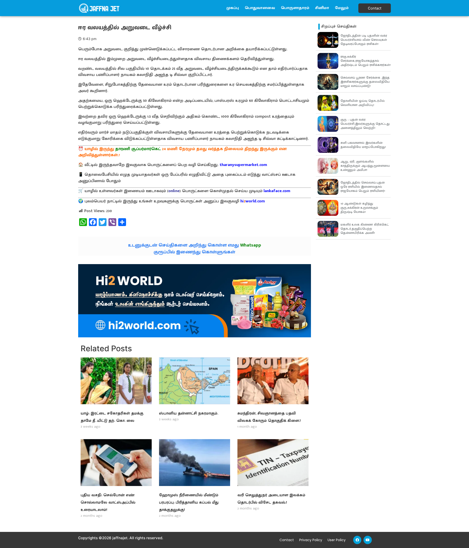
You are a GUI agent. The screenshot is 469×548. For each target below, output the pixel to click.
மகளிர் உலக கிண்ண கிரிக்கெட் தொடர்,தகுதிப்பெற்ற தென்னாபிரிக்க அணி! (365, 229)
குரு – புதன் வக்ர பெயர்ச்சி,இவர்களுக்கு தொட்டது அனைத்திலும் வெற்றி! (365, 124)
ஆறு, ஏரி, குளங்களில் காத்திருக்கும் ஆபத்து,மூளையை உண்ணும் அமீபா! (365, 166)
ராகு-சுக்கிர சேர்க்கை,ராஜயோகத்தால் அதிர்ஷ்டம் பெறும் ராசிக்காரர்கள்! (366, 61)
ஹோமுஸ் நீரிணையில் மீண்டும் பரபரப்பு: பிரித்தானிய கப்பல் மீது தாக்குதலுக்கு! (189, 502)
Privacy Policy (310, 540)
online (174, 190)
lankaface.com (277, 190)
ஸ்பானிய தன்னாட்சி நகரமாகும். (188, 413)
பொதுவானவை (260, 8)
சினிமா (322, 8)
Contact (286, 540)
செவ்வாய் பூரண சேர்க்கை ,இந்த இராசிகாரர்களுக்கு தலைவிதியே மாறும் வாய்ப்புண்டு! (365, 82)
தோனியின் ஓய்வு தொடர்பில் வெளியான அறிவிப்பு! (363, 103)
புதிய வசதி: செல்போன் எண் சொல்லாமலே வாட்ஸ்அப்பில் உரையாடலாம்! (108, 502)
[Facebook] (357, 540)
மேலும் (342, 8)
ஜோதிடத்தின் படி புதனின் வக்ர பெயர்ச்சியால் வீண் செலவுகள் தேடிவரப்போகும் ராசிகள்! (364, 40)
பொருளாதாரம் (295, 8)
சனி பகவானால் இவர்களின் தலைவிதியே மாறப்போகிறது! (363, 145)
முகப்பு (232, 8)
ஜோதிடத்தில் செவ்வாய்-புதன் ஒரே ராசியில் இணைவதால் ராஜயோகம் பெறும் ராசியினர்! (363, 187)
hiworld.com (252, 201)
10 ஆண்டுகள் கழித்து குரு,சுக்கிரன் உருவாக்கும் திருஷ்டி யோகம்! (359, 208)
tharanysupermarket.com (243, 164)
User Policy (337, 540)
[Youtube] (367, 540)
